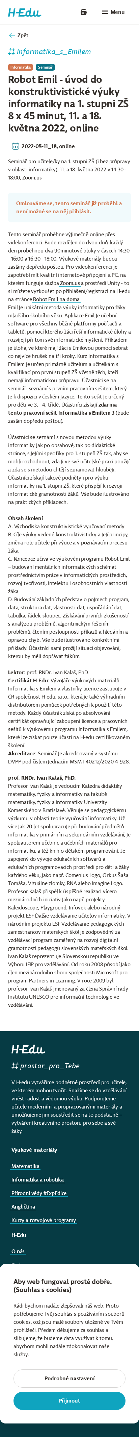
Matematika (25, 1166)
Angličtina (23, 1206)
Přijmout (69, 1400)
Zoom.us (70, 283)
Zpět (23, 35)
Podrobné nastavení (69, 1378)
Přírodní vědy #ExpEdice (38, 1193)
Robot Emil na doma (56, 299)
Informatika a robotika (37, 1179)
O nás (18, 1251)
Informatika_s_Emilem (54, 51)
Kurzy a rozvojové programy (43, 1220)
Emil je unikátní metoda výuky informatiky (56, 307)
